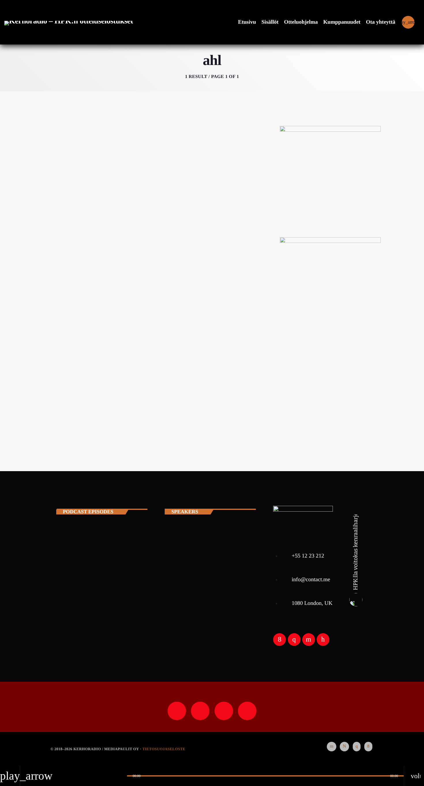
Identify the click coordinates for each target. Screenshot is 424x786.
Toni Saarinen (99, 571)
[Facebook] (368, 747)
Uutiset (68, 287)
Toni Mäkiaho (99, 600)
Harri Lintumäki (103, 541)
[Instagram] (357, 747)
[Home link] (68, 22)
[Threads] (344, 747)
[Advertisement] (330, 388)
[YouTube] (331, 747)
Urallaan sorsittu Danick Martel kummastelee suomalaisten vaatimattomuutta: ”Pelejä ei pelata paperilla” (152, 313)
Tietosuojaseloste (163, 749)
